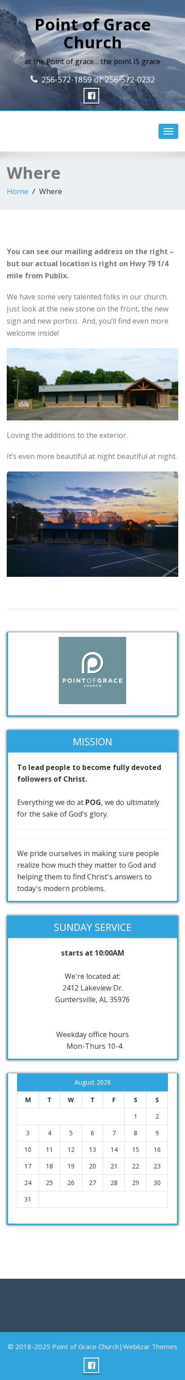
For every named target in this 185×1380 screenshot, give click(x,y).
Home (17, 191)
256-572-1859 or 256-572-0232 (98, 79)
